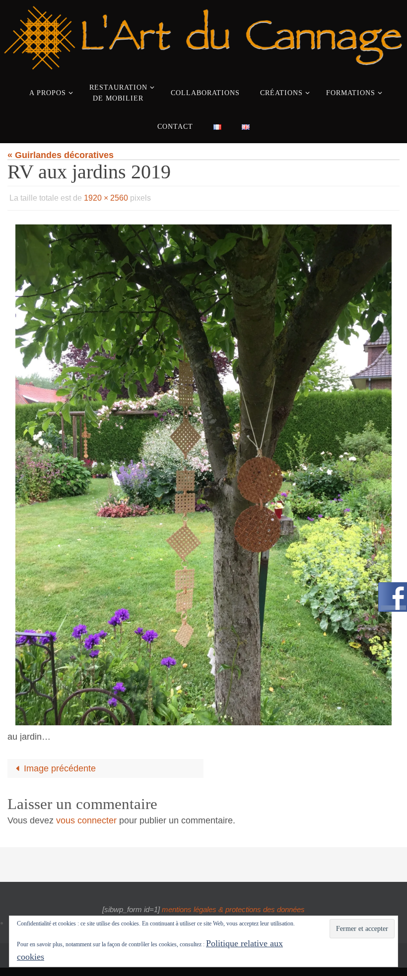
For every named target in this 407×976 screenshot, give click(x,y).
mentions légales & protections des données (233, 906)
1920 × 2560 (106, 196)
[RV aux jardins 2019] (203, 471)
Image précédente (60, 766)
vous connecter (86, 817)
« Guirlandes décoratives (60, 155)
